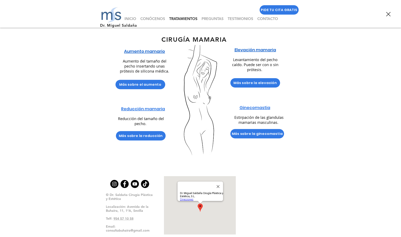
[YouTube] (135, 184)
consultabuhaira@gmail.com (128, 230)
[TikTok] (145, 184)
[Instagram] (114, 184)
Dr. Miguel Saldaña (118, 25)
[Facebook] (125, 184)
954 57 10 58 (123, 219)
